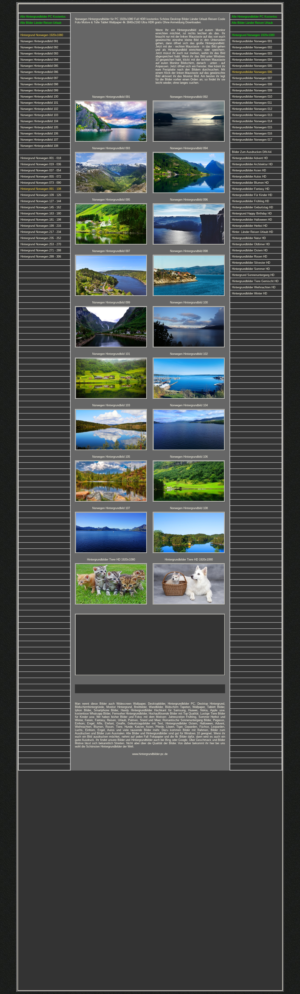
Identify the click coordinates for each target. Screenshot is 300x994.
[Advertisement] (113, 59)
